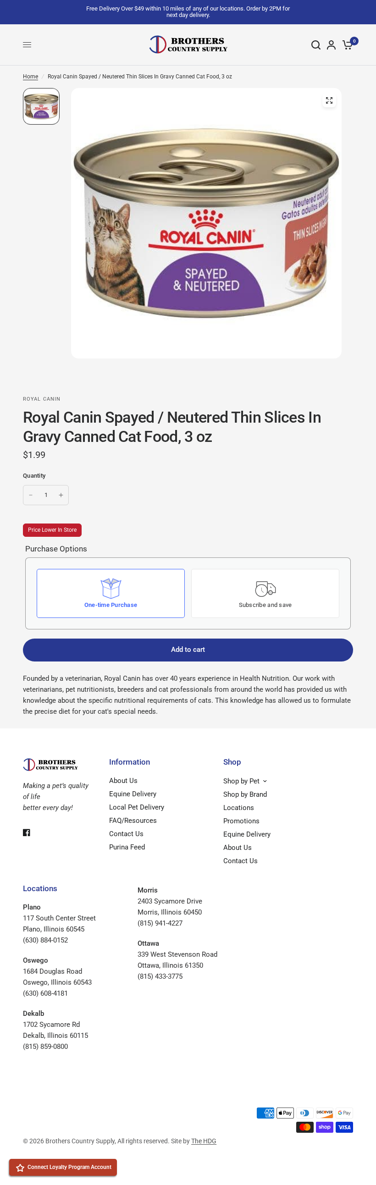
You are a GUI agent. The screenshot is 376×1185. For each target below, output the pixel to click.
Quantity (34, 475)
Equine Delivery (132, 794)
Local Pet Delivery (136, 807)
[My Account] (331, 45)
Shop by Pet (241, 781)
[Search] (316, 45)
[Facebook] (33, 832)
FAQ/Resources (133, 820)
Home (30, 76)
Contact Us (126, 834)
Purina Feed (127, 847)
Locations (238, 808)
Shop (232, 762)
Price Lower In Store (52, 530)
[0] (346, 45)
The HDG (203, 1141)
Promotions (241, 821)
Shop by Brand (245, 794)
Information (129, 762)
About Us (123, 781)
